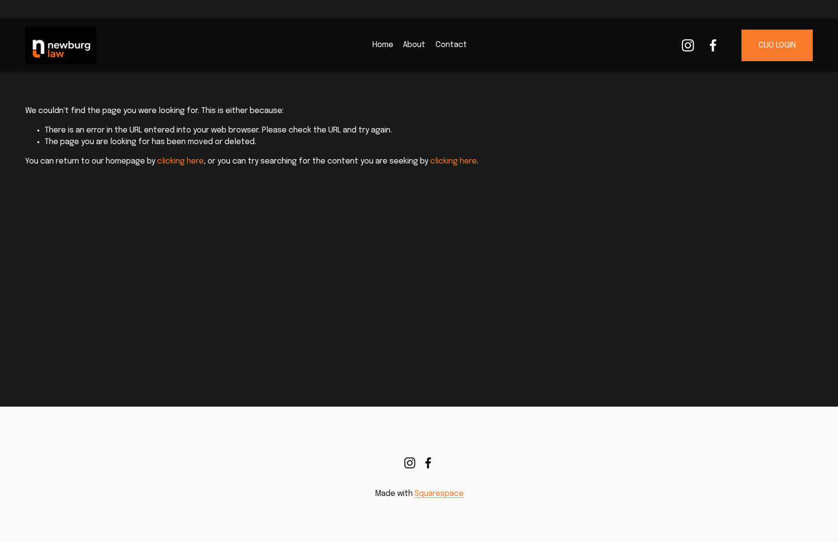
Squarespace (439, 494)
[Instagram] (687, 45)
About (414, 45)
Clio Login (777, 45)
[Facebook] (713, 45)
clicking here (180, 161)
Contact (451, 45)
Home (382, 45)
